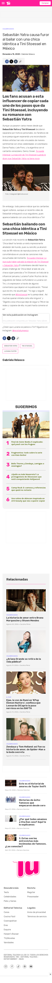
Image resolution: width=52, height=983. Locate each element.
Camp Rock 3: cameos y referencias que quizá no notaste (28, 488)
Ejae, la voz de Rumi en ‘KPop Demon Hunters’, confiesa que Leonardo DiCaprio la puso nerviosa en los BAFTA (23, 704)
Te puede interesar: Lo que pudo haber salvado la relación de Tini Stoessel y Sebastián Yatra (25, 262)
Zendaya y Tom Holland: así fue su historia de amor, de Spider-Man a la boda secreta (25, 749)
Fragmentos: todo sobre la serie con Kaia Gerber (26, 453)
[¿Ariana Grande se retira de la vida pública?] (26, 641)
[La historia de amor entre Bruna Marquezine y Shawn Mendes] (26, 600)
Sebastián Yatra (10, 346)
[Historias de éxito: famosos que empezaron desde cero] (10, 799)
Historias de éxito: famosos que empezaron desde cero (32, 803)
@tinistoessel (21, 294)
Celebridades (8, 29)
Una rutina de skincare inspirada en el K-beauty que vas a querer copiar (28, 499)
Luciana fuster (10, 351)
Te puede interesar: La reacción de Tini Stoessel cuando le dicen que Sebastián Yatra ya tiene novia (24, 155)
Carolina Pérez (25, 624)
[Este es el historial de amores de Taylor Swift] (10, 783)
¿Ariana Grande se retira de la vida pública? (23, 660)
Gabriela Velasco (28, 54)
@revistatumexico (20, 330)
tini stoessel (27, 346)
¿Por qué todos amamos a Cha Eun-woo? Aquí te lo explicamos (33, 822)
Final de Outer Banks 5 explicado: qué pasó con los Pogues (27, 443)
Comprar (45, 3)
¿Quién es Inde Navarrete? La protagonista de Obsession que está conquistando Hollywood (26, 476)
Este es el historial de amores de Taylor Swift (32, 785)
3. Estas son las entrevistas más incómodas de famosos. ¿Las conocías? (25, 842)
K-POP (8, 697)
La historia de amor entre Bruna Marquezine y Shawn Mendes (24, 619)
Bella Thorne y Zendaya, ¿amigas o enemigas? (27, 464)
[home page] (8, 3)
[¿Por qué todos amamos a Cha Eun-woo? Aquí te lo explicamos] (10, 818)
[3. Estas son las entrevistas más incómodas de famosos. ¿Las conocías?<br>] (10, 837)
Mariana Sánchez (23, 790)
